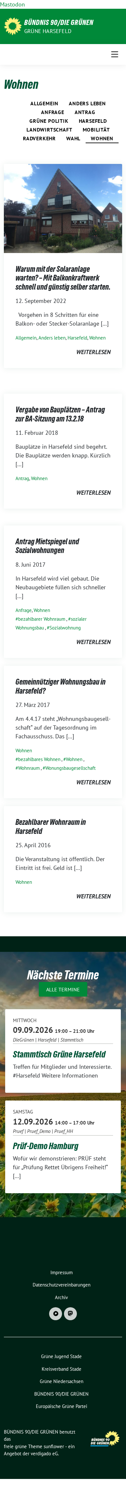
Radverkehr (39, 138)
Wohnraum (29, 768)
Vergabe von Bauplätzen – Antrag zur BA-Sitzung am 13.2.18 (60, 414)
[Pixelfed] (55, 1313)
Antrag (85, 112)
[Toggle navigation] (114, 54)
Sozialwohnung (65, 628)
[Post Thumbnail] (63, 208)
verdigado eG (44, 1453)
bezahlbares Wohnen (39, 759)
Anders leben (87, 103)
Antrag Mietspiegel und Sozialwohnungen (47, 546)
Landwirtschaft (49, 129)
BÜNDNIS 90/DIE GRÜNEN (58, 22)
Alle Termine (63, 989)
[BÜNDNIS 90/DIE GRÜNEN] (13, 25)
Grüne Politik (48, 121)
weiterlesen (93, 352)
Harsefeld (93, 121)
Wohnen (102, 138)
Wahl (73, 138)
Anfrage (52, 112)
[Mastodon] (70, 1313)
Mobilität (96, 129)
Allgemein (44, 103)
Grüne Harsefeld (47, 31)
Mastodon (12, 4)
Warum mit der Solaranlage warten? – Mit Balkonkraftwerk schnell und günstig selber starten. (63, 278)
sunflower (54, 1446)
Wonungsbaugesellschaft (70, 768)
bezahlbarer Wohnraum (41, 619)
